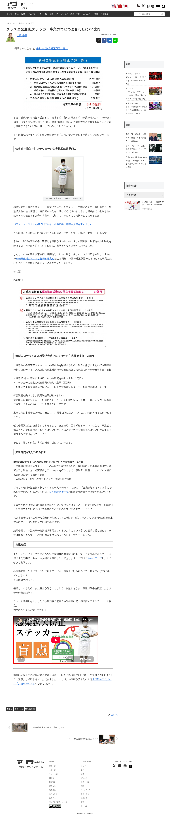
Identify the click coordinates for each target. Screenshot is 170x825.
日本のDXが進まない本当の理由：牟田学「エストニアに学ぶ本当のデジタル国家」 (136, 162)
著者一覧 (52, 766)
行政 (10, 709)
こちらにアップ (93, 558)
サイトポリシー (54, 774)
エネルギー (87, 14)
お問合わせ (53, 794)
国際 (51, 14)
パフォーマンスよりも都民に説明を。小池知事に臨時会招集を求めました (52, 224)
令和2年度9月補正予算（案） (52, 48)
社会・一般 (42, 14)
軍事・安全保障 (132, 103)
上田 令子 (22, 35)
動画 (128, 64)
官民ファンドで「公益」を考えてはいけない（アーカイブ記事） (136, 149)
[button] (162, 14)
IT (57, 14)
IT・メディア (85, 790)
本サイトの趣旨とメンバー (58, 802)
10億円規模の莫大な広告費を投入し (35, 258)
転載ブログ (31, 709)
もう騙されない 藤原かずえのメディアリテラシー (152, 203)
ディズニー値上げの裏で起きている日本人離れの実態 (136, 80)
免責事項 (52, 798)
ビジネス (31, 14)
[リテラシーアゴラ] (132, 206)
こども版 (84, 806)
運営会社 (52, 786)
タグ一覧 (52, 770)
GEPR (51, 778)
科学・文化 (75, 14)
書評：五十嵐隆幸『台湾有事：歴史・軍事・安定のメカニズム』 (136, 137)
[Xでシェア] (98, 40)
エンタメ (64, 14)
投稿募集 (104, 14)
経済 (23, 14)
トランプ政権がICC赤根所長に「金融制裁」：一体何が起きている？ (136, 110)
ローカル (20, 709)
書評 (96, 14)
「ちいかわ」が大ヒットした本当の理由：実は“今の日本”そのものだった (136, 95)
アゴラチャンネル (133, 74)
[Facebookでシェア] (104, 40)
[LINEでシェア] (115, 40)
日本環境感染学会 (58, 492)
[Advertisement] (72, 6)
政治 (17, 14)
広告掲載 (52, 790)
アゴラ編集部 (146, 209)
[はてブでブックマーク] (109, 40)
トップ (9, 14)
